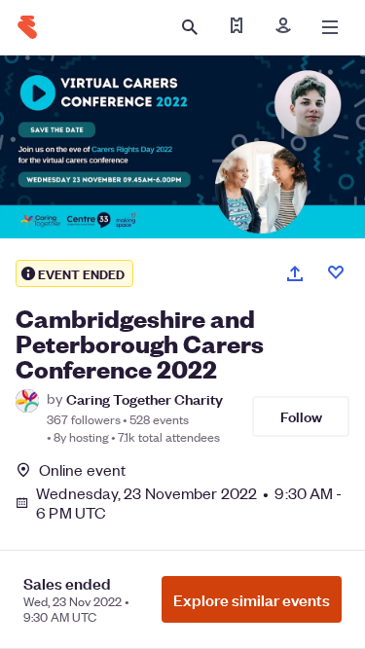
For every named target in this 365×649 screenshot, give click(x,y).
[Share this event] (294, 273)
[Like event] (335, 272)
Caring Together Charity (144, 398)
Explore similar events (251, 599)
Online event (82, 470)
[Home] (27, 27)
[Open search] (189, 27)
